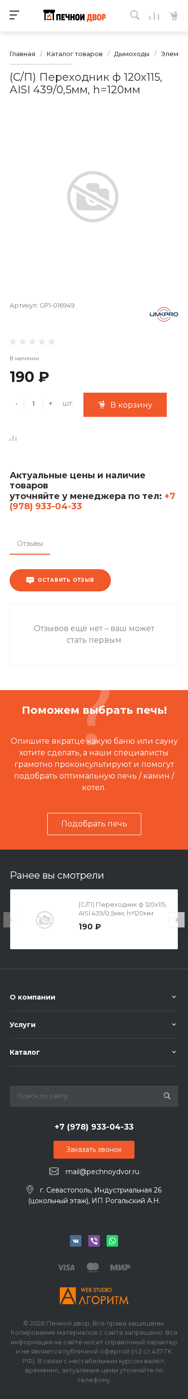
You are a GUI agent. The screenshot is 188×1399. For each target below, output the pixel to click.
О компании (32, 997)
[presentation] (11, 920)
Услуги (23, 1024)
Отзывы (30, 543)
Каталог (25, 1052)
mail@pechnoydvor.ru (102, 1171)
